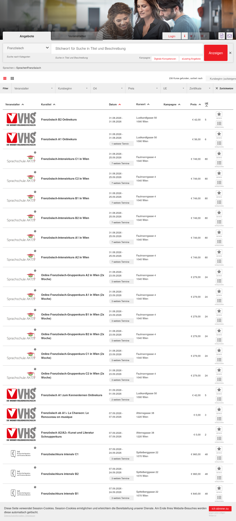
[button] (171, 35)
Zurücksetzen (226, 88)
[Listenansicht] (5, 78)
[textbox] (127, 48)
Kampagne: (145, 57)
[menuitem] (26, 48)
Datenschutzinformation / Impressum (19, 515)
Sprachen (8, 67)
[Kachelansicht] (12, 78)
